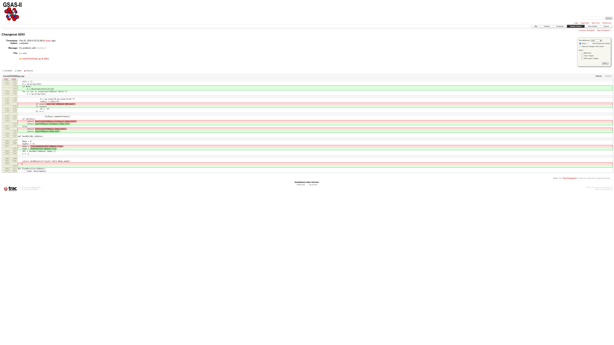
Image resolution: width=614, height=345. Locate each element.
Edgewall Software (31, 189)
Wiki (535, 26)
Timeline (547, 26)
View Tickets (592, 26)
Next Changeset (603, 30)
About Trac (596, 23)
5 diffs (45, 58)
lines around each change (601, 43)
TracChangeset (569, 178)
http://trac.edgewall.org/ (603, 189)
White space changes (591, 58)
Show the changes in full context (593, 46)
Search (606, 26)
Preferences (606, 23)
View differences (584, 40)
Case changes (589, 56)
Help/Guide (585, 23)
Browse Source (575, 26)
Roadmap (560, 26)
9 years (47, 40)
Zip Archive (313, 185)
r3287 (6, 79)
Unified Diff (300, 185)
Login (576, 23)
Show (584, 43)
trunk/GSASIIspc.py (32, 58)
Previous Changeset (587, 30)
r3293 (14, 79)
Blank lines (587, 53)
